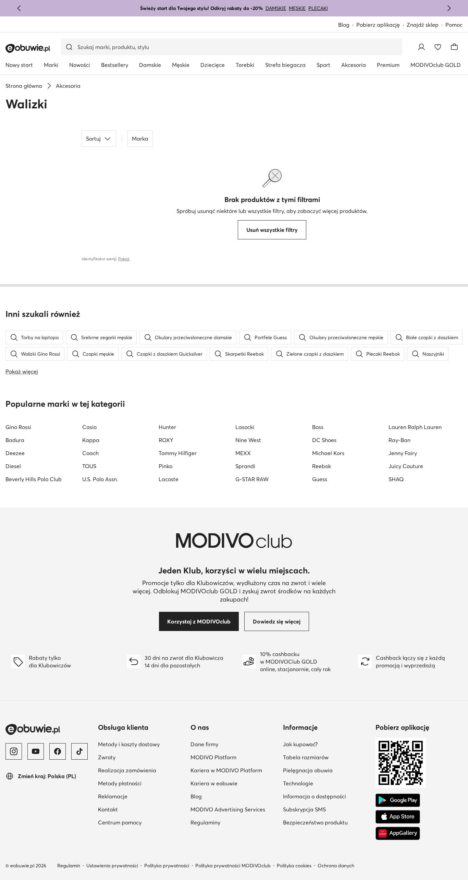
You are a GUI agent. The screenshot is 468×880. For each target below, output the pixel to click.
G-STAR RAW (252, 479)
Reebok (321, 466)
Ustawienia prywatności (112, 866)
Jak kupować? (300, 744)
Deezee (15, 453)
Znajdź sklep (423, 24)
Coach (90, 453)
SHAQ (396, 479)
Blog (343, 24)
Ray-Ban (399, 440)
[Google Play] (397, 800)
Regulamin (68, 866)
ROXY (166, 440)
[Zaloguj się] (421, 47)
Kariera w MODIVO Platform (226, 770)
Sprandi (245, 466)
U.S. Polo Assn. (100, 479)
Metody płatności (119, 783)
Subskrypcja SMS (304, 809)
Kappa (90, 440)
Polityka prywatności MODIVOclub (233, 866)
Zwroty (106, 757)
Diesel (13, 466)
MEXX (243, 453)
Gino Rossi (18, 427)
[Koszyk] (454, 47)
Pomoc (454, 24)
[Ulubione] (438, 47)
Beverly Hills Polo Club (33, 479)
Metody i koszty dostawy (129, 744)
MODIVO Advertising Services (227, 809)
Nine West (248, 440)
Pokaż (124, 258)
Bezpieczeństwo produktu (315, 822)
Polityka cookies (294, 866)
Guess (319, 479)
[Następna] (449, 8)
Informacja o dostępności (314, 796)
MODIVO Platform (213, 757)
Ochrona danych (336, 866)
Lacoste (168, 479)
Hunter (167, 427)
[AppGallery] (397, 833)
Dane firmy (204, 744)
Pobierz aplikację (378, 24)
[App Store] (397, 817)
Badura (14, 440)
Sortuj (93, 138)
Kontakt (108, 809)
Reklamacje (112, 796)
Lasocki (244, 427)
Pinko (165, 466)
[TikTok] (79, 751)
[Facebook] (57, 751)
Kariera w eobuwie (213, 783)
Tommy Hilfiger (178, 453)
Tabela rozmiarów (306, 757)
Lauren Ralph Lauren (415, 427)
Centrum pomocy (119, 822)
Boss (317, 427)
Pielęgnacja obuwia (308, 770)
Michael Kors (328, 453)
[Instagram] (13, 751)
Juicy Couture (406, 466)
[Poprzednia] (19, 8)
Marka (140, 138)
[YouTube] (35, 751)
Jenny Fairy (403, 453)
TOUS (89, 466)
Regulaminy (205, 822)
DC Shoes (324, 440)
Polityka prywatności (166, 866)
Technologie (298, 783)
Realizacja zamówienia (127, 770)
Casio (89, 427)
